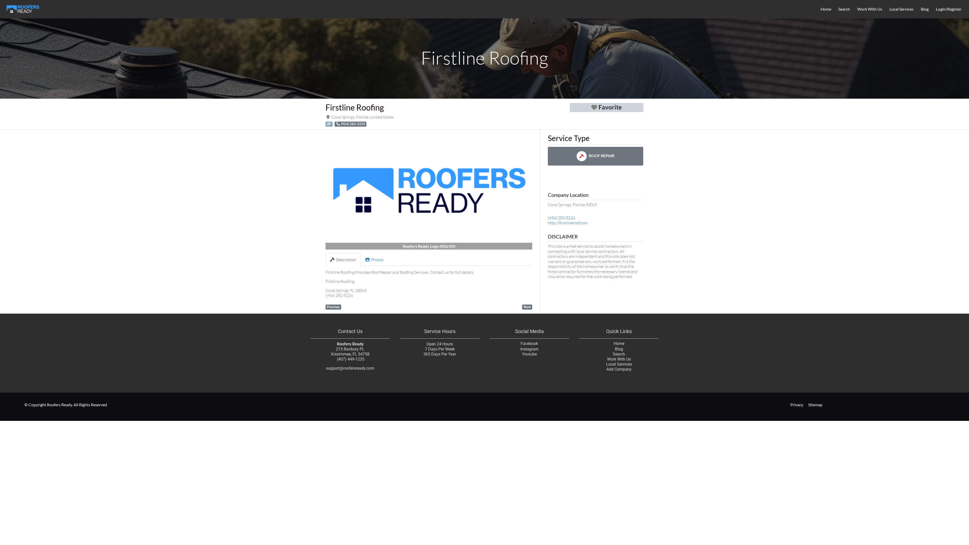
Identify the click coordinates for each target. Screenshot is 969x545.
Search (844, 9)
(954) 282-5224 (561, 217)
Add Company (619, 369)
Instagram (529, 349)
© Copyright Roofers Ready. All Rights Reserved (65, 404)
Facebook (529, 343)
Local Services (901, 9)
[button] (341, 191)
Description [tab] (346, 259)
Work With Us (869, 9)
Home (826, 9)
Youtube (529, 354)
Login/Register (948, 9)
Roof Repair (601, 155)
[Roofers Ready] (23, 8)
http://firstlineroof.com (568, 222)
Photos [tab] (377, 259)
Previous (333, 307)
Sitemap (815, 404)
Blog (925, 9)
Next (527, 307)
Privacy (796, 404)
